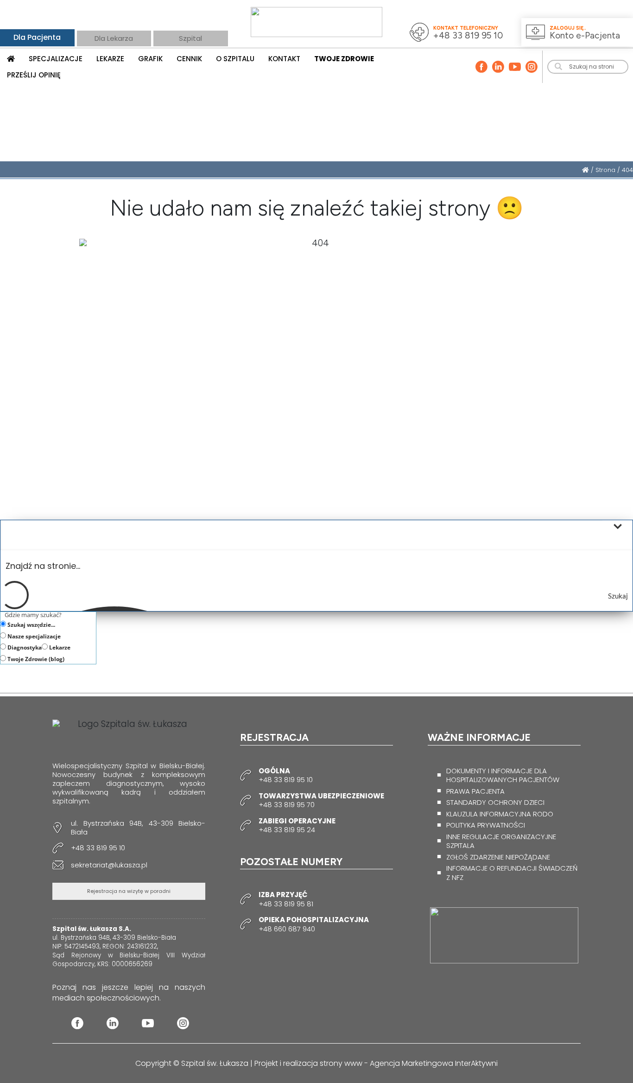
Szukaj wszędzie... (30, 624)
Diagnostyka (24, 647)
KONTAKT (284, 59)
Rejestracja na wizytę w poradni (129, 891)
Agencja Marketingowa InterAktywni (434, 1063)
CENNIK (189, 59)
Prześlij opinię (34, 75)
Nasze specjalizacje (33, 636)
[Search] (558, 67)
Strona (605, 170)
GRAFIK (150, 59)
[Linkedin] (498, 67)
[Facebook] (481, 67)
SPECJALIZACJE (55, 59)
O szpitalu (235, 59)
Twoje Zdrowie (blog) (35, 659)
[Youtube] (514, 67)
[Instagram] (531, 67)
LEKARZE (110, 59)
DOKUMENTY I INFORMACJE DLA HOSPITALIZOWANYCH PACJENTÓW (502, 775)
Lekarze (59, 647)
